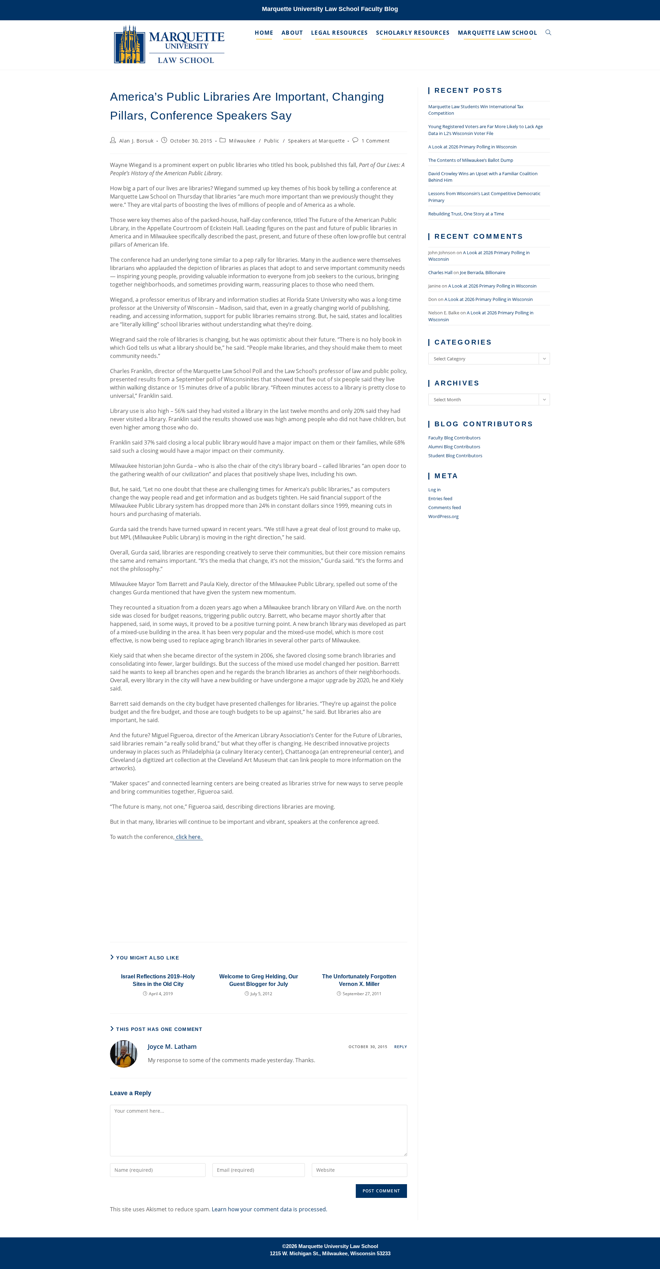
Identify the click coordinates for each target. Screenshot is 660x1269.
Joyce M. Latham (172, 1046)
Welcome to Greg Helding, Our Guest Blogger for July (258, 980)
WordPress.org (443, 516)
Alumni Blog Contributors (454, 446)
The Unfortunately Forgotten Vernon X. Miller (359, 980)
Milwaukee (242, 140)
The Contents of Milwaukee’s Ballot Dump (470, 160)
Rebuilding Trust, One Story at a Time (466, 214)
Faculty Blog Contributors (454, 438)
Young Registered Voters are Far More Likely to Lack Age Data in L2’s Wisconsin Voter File (485, 129)
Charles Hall (440, 272)
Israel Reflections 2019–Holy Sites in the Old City (158, 980)
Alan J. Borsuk (136, 140)
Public (271, 140)
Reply (401, 1046)
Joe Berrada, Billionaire (482, 272)
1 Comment (376, 140)
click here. (189, 837)
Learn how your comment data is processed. (269, 1209)
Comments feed (444, 507)
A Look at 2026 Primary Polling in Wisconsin (472, 147)
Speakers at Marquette (316, 140)
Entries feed (440, 498)
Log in (434, 489)
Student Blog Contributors (455, 455)
